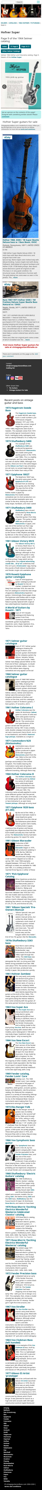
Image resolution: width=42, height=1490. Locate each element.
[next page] (37, 87)
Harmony (7, 1437)
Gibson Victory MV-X (26, 544)
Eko (5, 1414)
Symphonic (23, 1145)
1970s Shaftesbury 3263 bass (19, 942)
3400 (17, 521)
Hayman (7, 1439)
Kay (5, 1450)
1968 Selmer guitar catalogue (16, 675)
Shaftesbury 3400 (22, 446)
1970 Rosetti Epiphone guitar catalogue (18, 575)
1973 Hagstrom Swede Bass (18, 409)
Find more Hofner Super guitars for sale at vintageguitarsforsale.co (21, 346)
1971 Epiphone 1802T (17, 474)
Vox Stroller (23, 1309)
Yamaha (7, 1481)
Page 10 (25, 46)
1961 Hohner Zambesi (17, 973)
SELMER (4, 23)
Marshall (7, 1452)
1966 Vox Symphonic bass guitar (20, 1141)
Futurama (7, 1421)
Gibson (6, 1426)
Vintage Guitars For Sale (18, 390)
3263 (10, 1199)
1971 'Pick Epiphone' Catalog (17, 875)
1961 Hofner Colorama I (19, 707)
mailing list (10, 368)
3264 (32, 1190)
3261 (12, 1196)
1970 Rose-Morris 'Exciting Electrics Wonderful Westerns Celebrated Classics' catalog (20, 1210)
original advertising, (20, 562)
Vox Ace (18, 1027)
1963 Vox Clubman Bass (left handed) (19, 1341)
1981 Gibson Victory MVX (19, 541)
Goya (6, 1428)
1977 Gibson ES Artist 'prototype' (17, 1374)
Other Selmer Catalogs (11, 51)
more (15, 277)
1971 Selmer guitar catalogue (16, 642)
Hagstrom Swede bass (27, 413)
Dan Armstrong (10, 1412)
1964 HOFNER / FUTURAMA (29, 23)
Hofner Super (16, 57)
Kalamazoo (8, 1448)
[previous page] (4, 87)
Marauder (19, 848)
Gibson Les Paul (16, 466)
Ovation (7, 1459)
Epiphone (7, 1417)
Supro (6, 1474)
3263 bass (27, 957)
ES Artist (24, 1381)
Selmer (34, 712)
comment (5, 117)
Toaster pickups (11, 803)
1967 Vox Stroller (15, 1306)
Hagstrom (7, 1434)
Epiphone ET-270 (21, 481)
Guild (6, 1432)
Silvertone (7, 1472)
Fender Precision (21, 1154)
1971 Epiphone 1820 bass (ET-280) (19, 808)
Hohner (6, 1443)
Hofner (6, 1441)
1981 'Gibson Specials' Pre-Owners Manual (20, 908)
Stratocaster (21, 566)
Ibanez (6, 1446)
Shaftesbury (20, 510)
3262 (29, 1196)
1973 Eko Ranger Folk (17, 1106)
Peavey (6, 1461)
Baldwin (7, 1410)
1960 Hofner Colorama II (19, 774)
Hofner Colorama (22, 710)
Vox (5, 1477)
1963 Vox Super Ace (16, 1007)
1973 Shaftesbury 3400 (18, 441)
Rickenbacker (9, 1463)
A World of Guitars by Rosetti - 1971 (17, 609)
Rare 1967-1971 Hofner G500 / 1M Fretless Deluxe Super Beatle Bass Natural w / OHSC (20, 302)
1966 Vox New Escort (17, 1040)
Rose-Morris (31, 512)
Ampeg (6, 1408)
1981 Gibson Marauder (18, 840)
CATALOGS (13, 23)
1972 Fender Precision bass (20, 1273)
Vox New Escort (25, 1043)
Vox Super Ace (24, 1010)
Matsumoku (31, 450)
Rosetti (20, 584)
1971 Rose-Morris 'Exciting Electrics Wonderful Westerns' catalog (20, 1243)
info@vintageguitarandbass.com (18, 366)
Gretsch (7, 1430)
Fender (6, 1419)
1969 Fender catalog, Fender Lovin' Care (17, 1075)
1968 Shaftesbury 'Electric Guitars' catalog (20, 1175)
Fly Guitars (13, 388)
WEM (6, 1479)
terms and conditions (28, 129)
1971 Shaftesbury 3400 (18, 507)
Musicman (8, 1457)
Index (4, 46)
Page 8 (15, 46)
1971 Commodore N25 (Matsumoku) (18, 742)
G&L (5, 1423)
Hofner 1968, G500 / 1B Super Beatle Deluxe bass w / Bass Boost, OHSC (21, 241)
